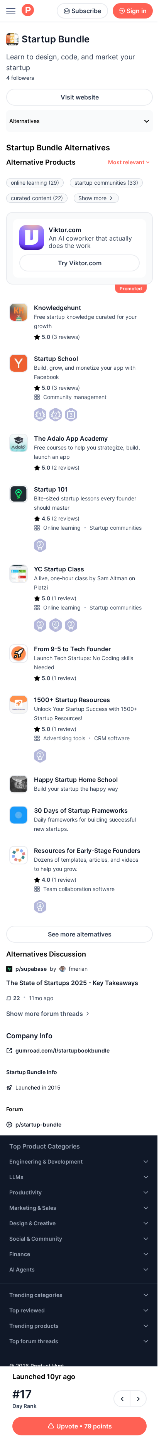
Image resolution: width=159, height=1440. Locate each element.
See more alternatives (80, 934)
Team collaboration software (79, 889)
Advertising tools (64, 738)
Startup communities (116, 527)
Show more (92, 198)
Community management (75, 397)
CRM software (112, 738)
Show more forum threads (44, 1013)
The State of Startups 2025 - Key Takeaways (72, 983)
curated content (37, 198)
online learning (35, 182)
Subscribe (86, 11)
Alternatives (24, 121)
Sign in (137, 11)
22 (16, 998)
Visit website (80, 97)
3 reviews (66, 336)
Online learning (62, 527)
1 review (64, 598)
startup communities (106, 182)
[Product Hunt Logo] (28, 10)
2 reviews (66, 467)
